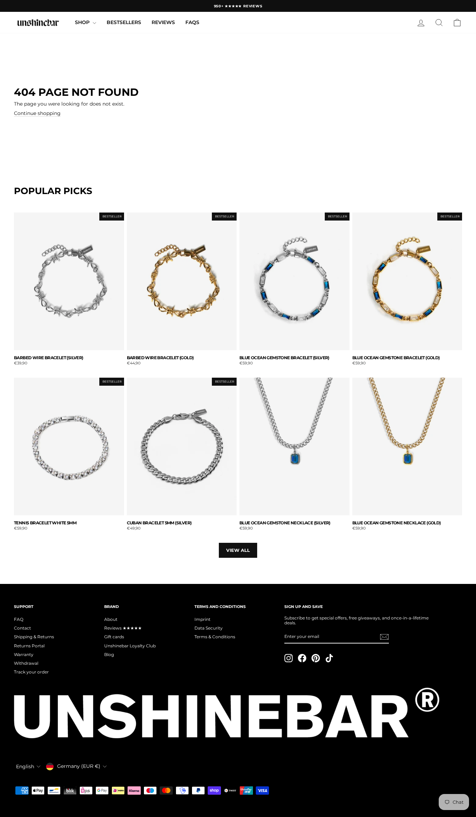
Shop (83, 22)
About (110, 619)
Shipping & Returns (34, 636)
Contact (22, 628)
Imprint (202, 619)
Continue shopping (37, 113)
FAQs (192, 22)
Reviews (163, 22)
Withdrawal (26, 663)
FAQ (18, 619)
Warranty (23, 654)
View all (238, 550)
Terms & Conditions (214, 636)
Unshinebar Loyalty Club (130, 645)
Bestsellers (124, 22)
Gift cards (114, 636)
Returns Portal (29, 645)
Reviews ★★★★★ (123, 628)
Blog (109, 654)
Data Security (208, 628)
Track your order (31, 672)
